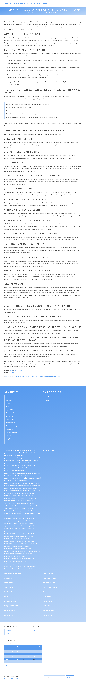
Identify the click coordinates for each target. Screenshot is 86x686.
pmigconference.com (22, 546)
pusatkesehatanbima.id (12, 491)
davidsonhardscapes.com (26, 516)
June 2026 (9, 403)
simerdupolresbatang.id (12, 508)
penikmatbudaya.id (10, 501)
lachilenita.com (9, 553)
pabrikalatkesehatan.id (27, 453)
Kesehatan (11, 372)
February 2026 (10, 416)
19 (17, 656)
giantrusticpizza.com (19, 564)
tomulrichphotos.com (24, 548)
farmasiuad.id (17, 495)
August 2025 (10, 435)
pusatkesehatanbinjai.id (29, 475)
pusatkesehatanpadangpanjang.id (15, 480)
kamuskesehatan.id (10, 536)
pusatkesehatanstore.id (12, 453)
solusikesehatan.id (10, 450)
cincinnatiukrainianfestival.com (14, 523)
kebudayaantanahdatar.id (25, 503)
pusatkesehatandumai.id (12, 483)
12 (17, 654)
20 (23, 656)
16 (39, 654)
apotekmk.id (8, 495)
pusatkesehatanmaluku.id (31, 468)
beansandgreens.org (11, 541)
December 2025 (11, 422)
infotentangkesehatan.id (12, 533)
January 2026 (10, 419)
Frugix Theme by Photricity (11, 678)
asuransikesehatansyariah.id (26, 450)
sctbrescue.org (28, 561)
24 (7, 659)
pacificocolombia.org (20, 543)
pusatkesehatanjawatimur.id (30, 458)
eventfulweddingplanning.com (14, 551)
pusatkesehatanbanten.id (12, 458)
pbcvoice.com (33, 526)
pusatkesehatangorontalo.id (13, 473)
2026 (33, 630)
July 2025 (9, 439)
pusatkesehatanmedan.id (12, 475)
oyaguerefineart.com (11, 526)
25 (12, 659)
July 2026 (9, 400)
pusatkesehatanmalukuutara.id (14, 470)
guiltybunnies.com (28, 518)
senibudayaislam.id (10, 503)
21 (28, 656)
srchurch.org (8, 564)
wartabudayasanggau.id (20, 506)
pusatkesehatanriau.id (11, 465)
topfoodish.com (33, 543)
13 (23, 654)
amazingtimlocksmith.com (12, 528)
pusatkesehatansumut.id (12, 460)
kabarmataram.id (9, 538)
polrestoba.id (24, 531)
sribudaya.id (33, 506)
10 (7, 654)
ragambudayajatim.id (11, 498)
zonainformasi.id (24, 569)
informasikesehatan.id (28, 533)
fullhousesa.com (30, 523)
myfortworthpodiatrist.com (13, 559)
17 (7, 656)
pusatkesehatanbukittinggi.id (31, 478)
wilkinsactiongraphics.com (13, 518)
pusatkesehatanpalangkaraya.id (14, 493)
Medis (47, 400)
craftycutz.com (9, 513)
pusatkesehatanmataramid (26, 3)
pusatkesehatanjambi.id (27, 465)
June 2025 (9, 442)
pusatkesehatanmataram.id (30, 488)
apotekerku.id (29, 493)
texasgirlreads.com (20, 513)
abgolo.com (18, 553)
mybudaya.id (8, 506)
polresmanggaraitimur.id (12, 531)
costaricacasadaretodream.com (14, 556)
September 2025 (11, 432)
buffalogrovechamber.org (12, 511)
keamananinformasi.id (11, 569)
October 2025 (10, 429)
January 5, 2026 (18, 370)
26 (17, 659)
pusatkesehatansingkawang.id (30, 491)
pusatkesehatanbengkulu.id (13, 468)
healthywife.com (23, 526)
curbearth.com (9, 543)
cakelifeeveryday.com (22, 538)
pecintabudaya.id (27, 495)
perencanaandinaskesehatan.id (14, 455)
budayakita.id (22, 498)
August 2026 (10, 397)
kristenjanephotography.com (13, 561)
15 (34, 654)
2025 (33, 633)
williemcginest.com (33, 513)
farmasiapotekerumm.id (25, 536)
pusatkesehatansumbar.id (29, 460)
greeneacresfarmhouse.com (27, 521)
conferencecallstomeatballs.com (15, 566)
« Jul (5, 665)
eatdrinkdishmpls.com (28, 511)
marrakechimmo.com (28, 528)
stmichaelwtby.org (32, 566)
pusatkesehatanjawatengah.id (31, 463)
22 (34, 656)
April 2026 (9, 410)
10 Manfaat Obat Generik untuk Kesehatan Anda (49, 376)
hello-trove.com (9, 546)
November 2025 (11, 426)
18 (12, 656)
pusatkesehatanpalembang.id (30, 483)
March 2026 (10, 413)
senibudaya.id (31, 498)
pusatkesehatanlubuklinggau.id (14, 485)
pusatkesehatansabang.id (31, 473)
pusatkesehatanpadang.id (12, 478)
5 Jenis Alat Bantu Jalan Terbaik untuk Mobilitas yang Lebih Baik (21, 376)
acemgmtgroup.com (11, 521)
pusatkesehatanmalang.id (12, 488)
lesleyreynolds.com (10, 548)
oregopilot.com (27, 553)
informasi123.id (35, 569)
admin (11, 370)
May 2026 (9, 406)
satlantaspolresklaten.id (28, 508)
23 (39, 656)
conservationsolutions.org (26, 541)
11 (12, 654)
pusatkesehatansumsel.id (12, 463)
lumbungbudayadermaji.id (25, 501)
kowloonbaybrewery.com (33, 551)
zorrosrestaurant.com (11, 516)
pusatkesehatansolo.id (32, 485)
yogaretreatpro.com (28, 559)
